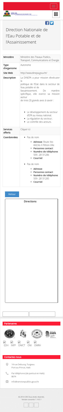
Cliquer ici (25, 129)
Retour (12, 194)
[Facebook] (47, 23)
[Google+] (36, 405)
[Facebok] (26, 405)
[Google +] (56, 23)
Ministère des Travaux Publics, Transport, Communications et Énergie (40, 58)
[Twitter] (52, 23)
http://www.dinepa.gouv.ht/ (34, 72)
